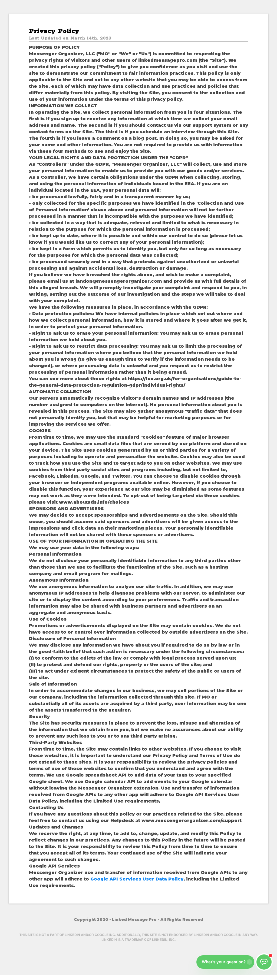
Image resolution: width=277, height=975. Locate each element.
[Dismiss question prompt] (249, 962)
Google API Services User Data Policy (136, 879)
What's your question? (224, 961)
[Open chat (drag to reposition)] (264, 962)
